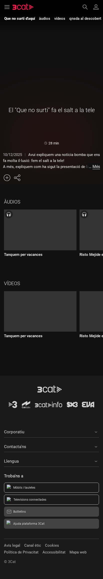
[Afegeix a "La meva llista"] (7, 178)
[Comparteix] (17, 178)
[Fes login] (96, 7)
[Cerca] (87, 7)
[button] (51, 431)
